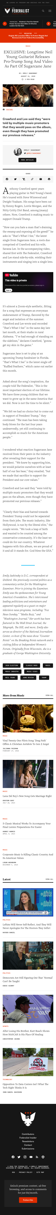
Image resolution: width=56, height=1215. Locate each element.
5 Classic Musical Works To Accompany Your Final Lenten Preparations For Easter (27, 825)
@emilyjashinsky (34, 153)
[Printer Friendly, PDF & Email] (49, 179)
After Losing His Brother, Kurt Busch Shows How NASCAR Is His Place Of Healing (26, 1033)
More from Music (13, 695)
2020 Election (11, 665)
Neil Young (10, 677)
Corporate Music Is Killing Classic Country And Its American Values (28, 856)
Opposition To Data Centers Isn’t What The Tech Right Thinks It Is (25, 1086)
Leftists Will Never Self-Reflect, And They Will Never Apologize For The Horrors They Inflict (27, 926)
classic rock (31, 665)
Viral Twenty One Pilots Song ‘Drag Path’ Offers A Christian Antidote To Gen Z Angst (26, 742)
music (48, 665)
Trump (44, 677)
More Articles (27, 160)
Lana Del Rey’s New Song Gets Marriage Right (27, 796)
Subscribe (28, 1199)
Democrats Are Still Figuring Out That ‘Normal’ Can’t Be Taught (28, 979)
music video (32, 671)
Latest (6, 879)
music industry (12, 671)
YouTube (9, 109)
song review (28, 677)
